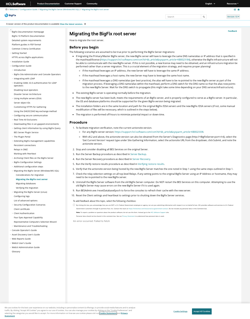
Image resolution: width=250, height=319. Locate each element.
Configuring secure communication (31, 115)
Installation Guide (20, 61)
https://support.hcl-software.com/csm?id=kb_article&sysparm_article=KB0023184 (145, 59)
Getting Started (19, 53)
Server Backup (138, 154)
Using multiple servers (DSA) (27, 98)
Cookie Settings (180, 311)
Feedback (232, 31)
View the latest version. (71, 24)
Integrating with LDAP (24, 78)
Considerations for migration (30, 175)
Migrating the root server (95, 9)
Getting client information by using (37, 128)
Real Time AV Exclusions (25, 119)
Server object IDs (22, 102)
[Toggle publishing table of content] (10, 29)
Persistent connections (25, 145)
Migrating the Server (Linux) (30, 192)
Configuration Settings (28, 162)
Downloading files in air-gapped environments (36, 124)
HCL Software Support (158, 212)
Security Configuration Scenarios (29, 204)
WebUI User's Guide (21, 243)
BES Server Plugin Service (26, 132)
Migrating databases (26, 183)
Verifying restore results (151, 164)
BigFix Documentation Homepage (28, 31)
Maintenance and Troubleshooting (30, 226)
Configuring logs (22, 196)
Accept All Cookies (202, 311)
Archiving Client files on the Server (34, 158)
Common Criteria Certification (26, 48)
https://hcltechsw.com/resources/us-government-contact (148, 209)
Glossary (16, 251)
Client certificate (22, 209)
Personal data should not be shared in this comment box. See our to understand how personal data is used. (120, 216)
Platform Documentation (28, 36)
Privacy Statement (128, 216)
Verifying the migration (27, 187)
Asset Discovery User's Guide (26, 234)
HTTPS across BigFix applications (27, 57)
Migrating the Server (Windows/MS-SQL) (59, 9)
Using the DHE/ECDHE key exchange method (35, 111)
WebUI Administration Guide (26, 247)
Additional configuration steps (28, 166)
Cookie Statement (108, 313)
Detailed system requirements (26, 40)
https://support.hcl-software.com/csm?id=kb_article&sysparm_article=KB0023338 (159, 131)
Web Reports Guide (21, 238)
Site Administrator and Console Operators (37, 74)
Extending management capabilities (34, 141)
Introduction (20, 70)
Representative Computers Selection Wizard (35, 221)
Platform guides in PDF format (26, 44)
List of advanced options (25, 200)
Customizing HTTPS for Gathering (30, 107)
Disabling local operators (26, 90)
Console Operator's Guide (24, 230)
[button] (11, 31)
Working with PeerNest (25, 153)
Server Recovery (141, 159)
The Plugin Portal (22, 136)
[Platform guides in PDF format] (235, 9)
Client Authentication (24, 213)
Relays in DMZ (21, 149)
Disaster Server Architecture (27, 94)
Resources (232, 3)
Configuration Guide (28, 9)
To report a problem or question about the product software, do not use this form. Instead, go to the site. (122, 212)
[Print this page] (239, 9)
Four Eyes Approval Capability (28, 217)
